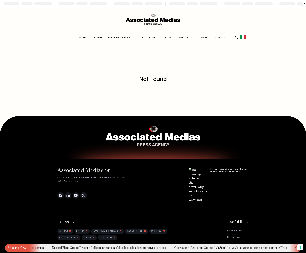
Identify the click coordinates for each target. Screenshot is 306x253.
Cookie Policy (235, 237)
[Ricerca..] (236, 37)
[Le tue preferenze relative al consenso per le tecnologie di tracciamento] (300, 247)
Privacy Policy (235, 230)
